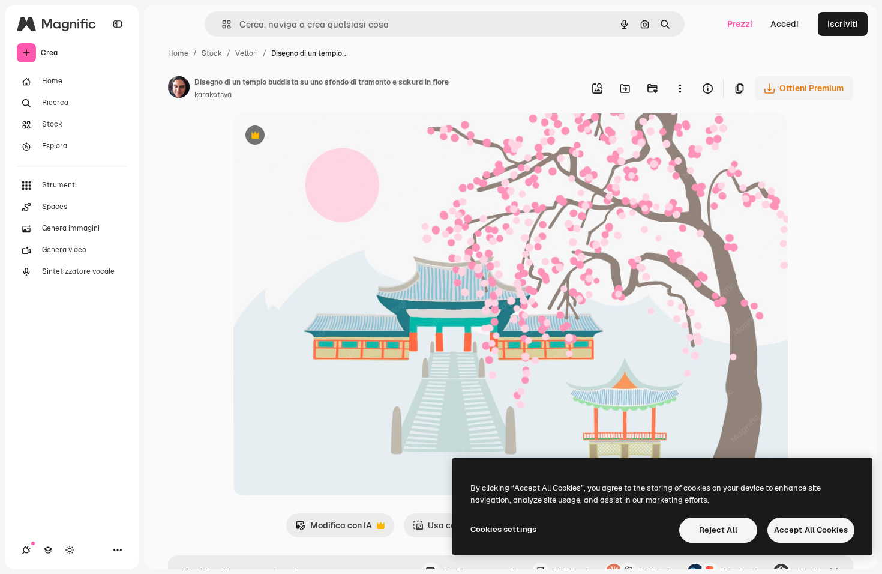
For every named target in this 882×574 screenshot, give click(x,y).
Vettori (246, 53)
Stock (212, 53)
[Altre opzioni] (680, 88)
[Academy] (48, 550)
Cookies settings (503, 529)
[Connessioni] (26, 550)
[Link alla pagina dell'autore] (179, 88)
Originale (312, 136)
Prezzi (739, 24)
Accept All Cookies (811, 530)
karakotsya (213, 95)
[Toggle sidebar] (117, 24)
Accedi (784, 24)
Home (178, 53)
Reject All (718, 530)
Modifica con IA (333, 528)
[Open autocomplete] (221, 24)
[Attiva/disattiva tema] (69, 550)
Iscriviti (842, 24)
